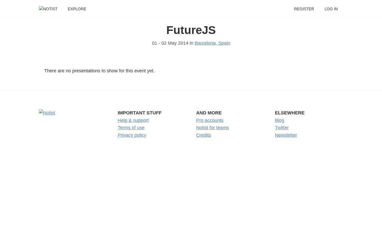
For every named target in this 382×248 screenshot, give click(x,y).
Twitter (282, 127)
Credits (203, 135)
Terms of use (131, 127)
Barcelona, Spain (212, 43)
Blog (279, 120)
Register (304, 9)
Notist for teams (212, 127)
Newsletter (286, 135)
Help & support (133, 120)
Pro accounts (209, 120)
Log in (331, 9)
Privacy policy (132, 135)
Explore (77, 9)
